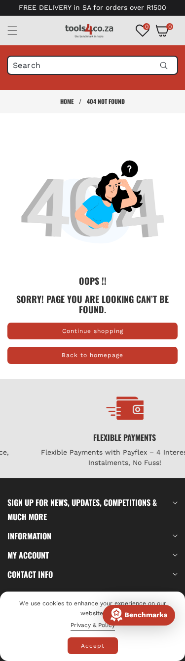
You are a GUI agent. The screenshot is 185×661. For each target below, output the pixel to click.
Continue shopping (92, 331)
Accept (93, 645)
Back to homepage (92, 355)
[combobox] (92, 65)
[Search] (163, 65)
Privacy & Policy (93, 625)
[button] (18, 30)
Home (67, 101)
